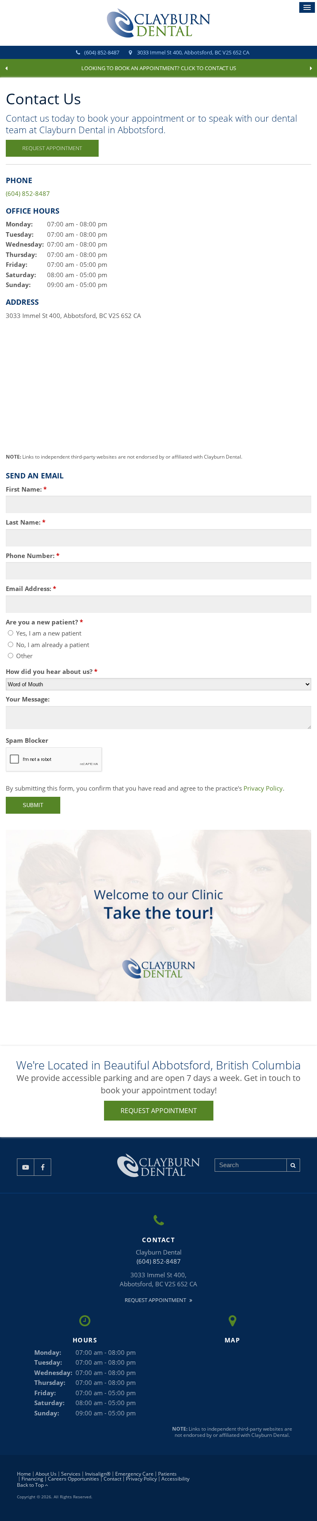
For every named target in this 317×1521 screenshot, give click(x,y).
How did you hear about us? (51, 671)
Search (293, 1165)
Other (23, 656)
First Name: (26, 489)
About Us (46, 1473)
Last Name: (25, 522)
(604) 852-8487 (101, 52)
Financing (32, 1478)
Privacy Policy (263, 788)
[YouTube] (25, 1167)
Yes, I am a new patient (47, 633)
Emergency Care (134, 1473)
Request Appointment (52, 148)
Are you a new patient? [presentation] (44, 622)
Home (24, 1473)
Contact (112, 1478)
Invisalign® (98, 1473)
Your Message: (28, 699)
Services (70, 1473)
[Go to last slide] (6, 68)
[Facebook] (42, 1167)
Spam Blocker (27, 740)
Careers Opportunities (73, 1478)
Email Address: (31, 588)
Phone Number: (32, 555)
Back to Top (31, 1484)
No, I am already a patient (51, 644)
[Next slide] (311, 68)
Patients (167, 1473)
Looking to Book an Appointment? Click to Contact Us (158, 68)
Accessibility (175, 1478)
